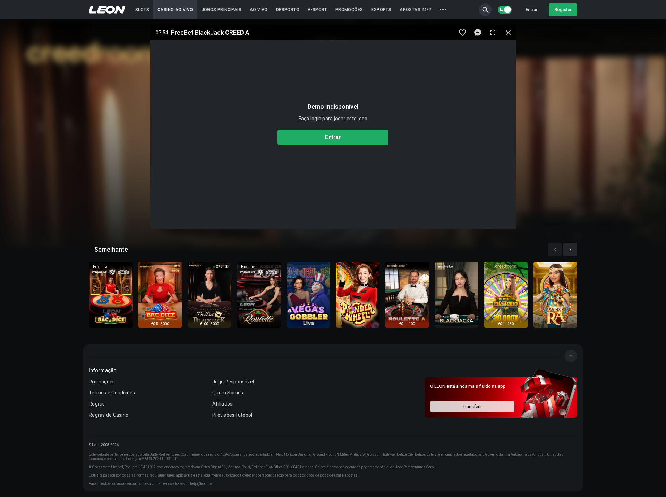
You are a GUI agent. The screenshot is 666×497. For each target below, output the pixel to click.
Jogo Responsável (233, 381)
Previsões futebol (232, 415)
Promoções (102, 381)
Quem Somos (228, 392)
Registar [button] (563, 9)
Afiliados (222, 404)
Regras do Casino (108, 415)
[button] (485, 9)
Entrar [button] (532, 9)
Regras (97, 404)
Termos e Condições (112, 392)
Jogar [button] (111, 294)
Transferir (472, 406)
